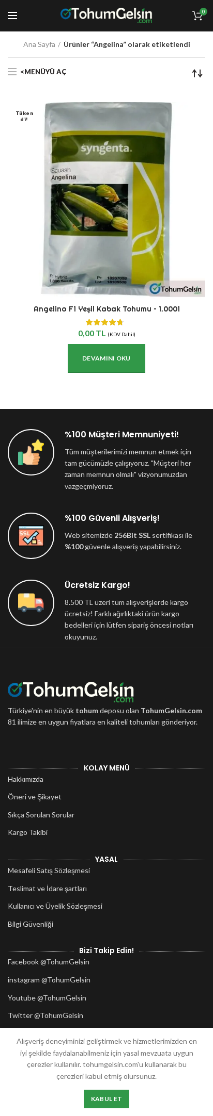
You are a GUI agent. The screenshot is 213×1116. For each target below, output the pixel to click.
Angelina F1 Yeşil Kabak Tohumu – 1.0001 (107, 309)
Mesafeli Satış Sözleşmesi (49, 870)
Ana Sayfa (39, 44)
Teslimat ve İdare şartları (47, 888)
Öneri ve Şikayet (35, 796)
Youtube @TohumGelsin (47, 997)
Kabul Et (106, 1099)
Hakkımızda (25, 779)
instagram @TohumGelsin (49, 979)
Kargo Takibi (28, 832)
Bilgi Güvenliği (30, 924)
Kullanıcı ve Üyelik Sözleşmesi (55, 905)
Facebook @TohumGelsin (48, 961)
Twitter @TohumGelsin (45, 1015)
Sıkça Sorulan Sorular (41, 814)
